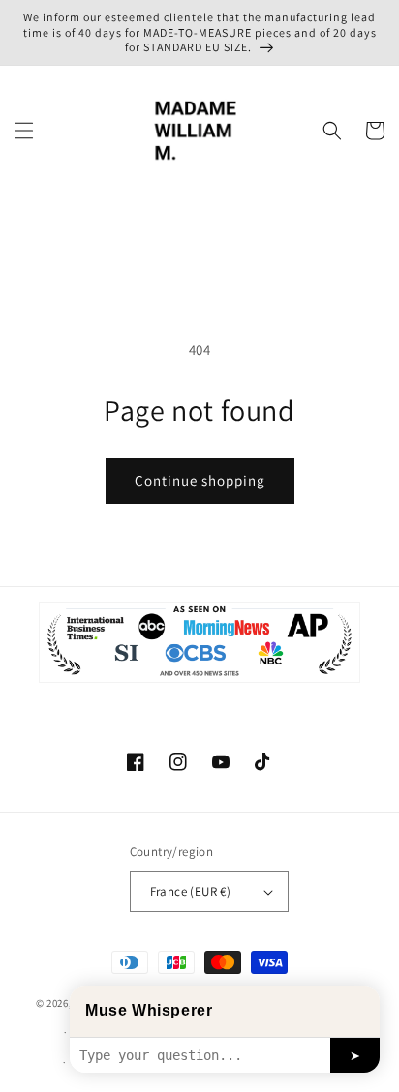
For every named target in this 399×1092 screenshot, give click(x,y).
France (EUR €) (190, 891)
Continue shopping (200, 480)
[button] (24, 130)
